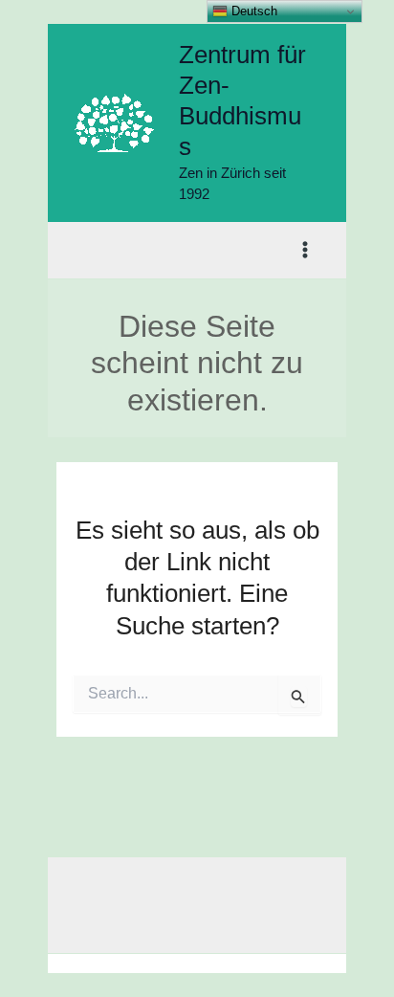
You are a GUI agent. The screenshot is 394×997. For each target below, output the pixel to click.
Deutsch (252, 11)
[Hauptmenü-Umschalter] (306, 251)
